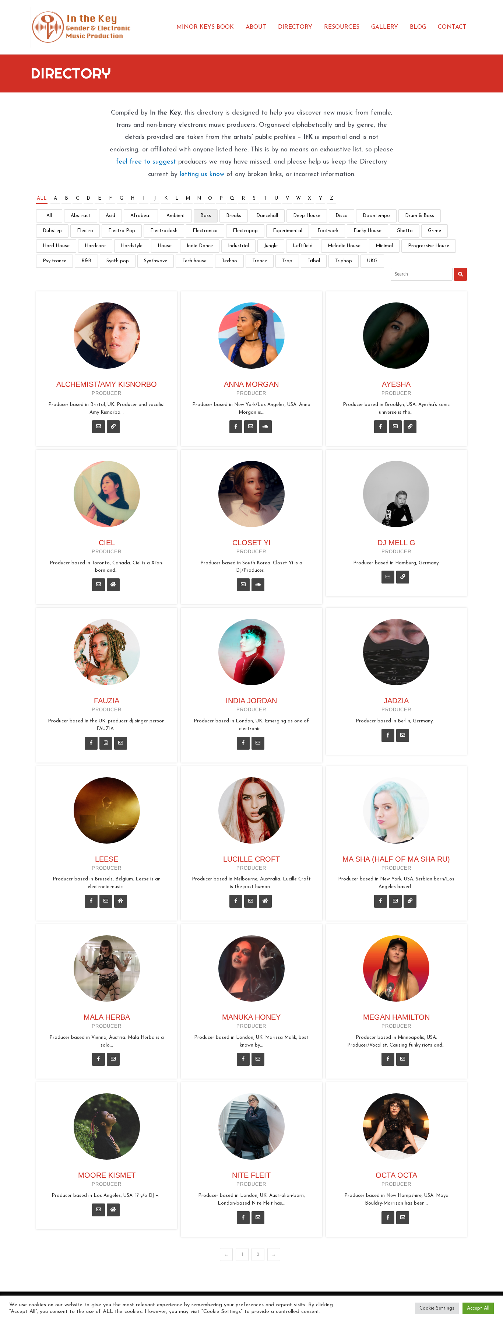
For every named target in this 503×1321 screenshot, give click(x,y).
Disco (341, 215)
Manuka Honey (251, 1017)
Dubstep (52, 230)
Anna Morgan (251, 384)
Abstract (81, 215)
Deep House (306, 215)
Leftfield (303, 245)
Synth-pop (117, 261)
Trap (287, 261)
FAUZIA (106, 701)
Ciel (107, 543)
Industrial (238, 245)
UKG (372, 261)
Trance (259, 261)
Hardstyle (132, 245)
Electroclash (163, 230)
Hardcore (95, 245)
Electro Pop (121, 230)
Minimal (384, 245)
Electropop (245, 230)
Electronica (205, 230)
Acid (110, 215)
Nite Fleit (251, 1175)
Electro (85, 230)
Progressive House (428, 245)
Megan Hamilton (396, 1017)
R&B (86, 261)
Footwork (327, 230)
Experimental (287, 230)
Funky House (367, 230)
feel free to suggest (146, 162)
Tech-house (194, 261)
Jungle (271, 245)
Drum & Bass (419, 215)
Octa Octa (396, 1175)
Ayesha (396, 384)
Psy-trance (54, 261)
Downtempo (376, 215)
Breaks (233, 215)
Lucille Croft (251, 859)
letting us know (202, 174)
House (165, 245)
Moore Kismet (107, 1175)
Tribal (313, 261)
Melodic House (344, 245)
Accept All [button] (478, 1308)
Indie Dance (200, 245)
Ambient (175, 215)
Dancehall (267, 215)
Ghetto (405, 230)
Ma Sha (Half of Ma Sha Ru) (396, 859)
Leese (106, 859)
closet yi (251, 543)
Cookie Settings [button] (436, 1308)
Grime (434, 230)
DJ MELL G (396, 543)
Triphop (343, 261)
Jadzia (396, 701)
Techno (229, 261)
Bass (205, 215)
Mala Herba (107, 1017)
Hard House (56, 245)
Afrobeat (140, 215)
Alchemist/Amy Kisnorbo (106, 384)
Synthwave (155, 261)
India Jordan (251, 701)
